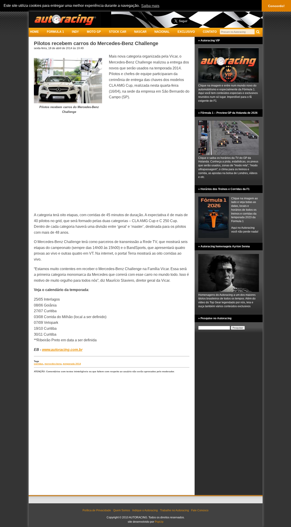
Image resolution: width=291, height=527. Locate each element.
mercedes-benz (53, 363)
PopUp (159, 521)
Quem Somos (121, 510)
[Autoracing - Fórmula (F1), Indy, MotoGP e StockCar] (65, 19)
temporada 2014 (72, 363)
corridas (38, 363)
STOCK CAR (117, 31)
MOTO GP (94, 31)
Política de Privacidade (97, 510)
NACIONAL (162, 31)
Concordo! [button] (276, 6)
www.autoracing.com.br (62, 350)
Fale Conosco (199, 510)
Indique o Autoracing (145, 510)
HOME (34, 31)
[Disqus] (111, 434)
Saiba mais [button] (150, 6)
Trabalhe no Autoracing (174, 510)
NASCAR (140, 31)
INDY (75, 31)
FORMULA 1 (55, 31)
